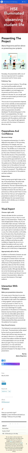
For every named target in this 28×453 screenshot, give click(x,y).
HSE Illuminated (14, 11)
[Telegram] (5, 361)
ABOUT (4, 426)
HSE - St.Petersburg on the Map (10, 433)
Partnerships (5, 428)
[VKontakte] (2, 361)
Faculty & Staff (6, 431)
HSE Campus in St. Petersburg (10, 1)
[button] (10, 424)
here (11, 441)
